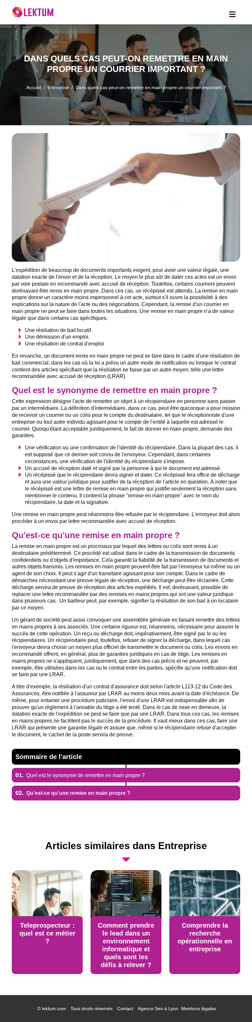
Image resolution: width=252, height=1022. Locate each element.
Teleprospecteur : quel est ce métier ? (47, 933)
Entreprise (58, 87)
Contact (125, 1008)
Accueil (33, 87)
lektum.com (54, 1008)
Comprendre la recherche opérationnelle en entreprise (205, 937)
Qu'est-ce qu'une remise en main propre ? (72, 793)
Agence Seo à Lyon (158, 1008)
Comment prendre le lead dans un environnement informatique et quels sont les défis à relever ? (126, 945)
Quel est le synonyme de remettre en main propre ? (80, 775)
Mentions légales (198, 1008)
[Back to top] (234, 1004)
